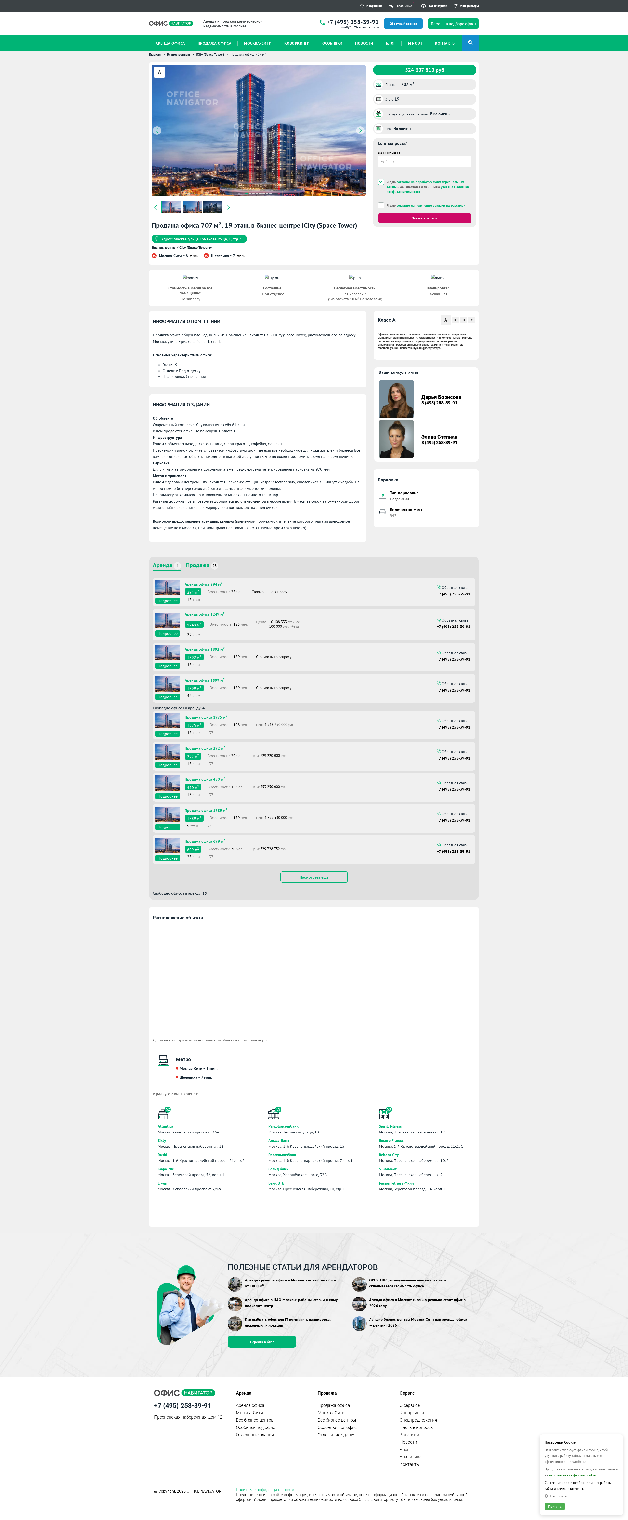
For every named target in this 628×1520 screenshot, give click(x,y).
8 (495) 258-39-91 (439, 402)
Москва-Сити (249, 1412)
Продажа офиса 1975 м (206, 716)
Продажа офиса (334, 1405)
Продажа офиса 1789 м (206, 809)
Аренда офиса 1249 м (205, 613)
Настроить (558, 1496)
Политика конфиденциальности (265, 1489)
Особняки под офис (255, 1427)
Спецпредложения (418, 1420)
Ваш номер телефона (389, 152)
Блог (404, 1449)
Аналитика (410, 1456)
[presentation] (157, 130)
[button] (246, 193)
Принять (555, 1506)
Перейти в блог (262, 1342)
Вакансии (409, 1434)
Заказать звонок (424, 218)
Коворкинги (412, 1412)
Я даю (426, 205)
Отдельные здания (255, 1434)
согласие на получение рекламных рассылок (431, 205)
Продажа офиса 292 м (205, 747)
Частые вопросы (417, 1427)
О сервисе (410, 1405)
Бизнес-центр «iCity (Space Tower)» (182, 247)
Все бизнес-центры (255, 1420)
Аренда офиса (250, 1405)
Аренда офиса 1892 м (205, 648)
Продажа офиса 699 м (205, 840)
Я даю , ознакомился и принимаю (428, 187)
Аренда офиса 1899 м (205, 679)
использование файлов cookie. (572, 1475)
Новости (408, 1442)
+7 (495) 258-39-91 (353, 22)
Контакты (410, 1464)
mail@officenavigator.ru (360, 27)
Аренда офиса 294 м (203, 583)
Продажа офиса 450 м (205, 778)
